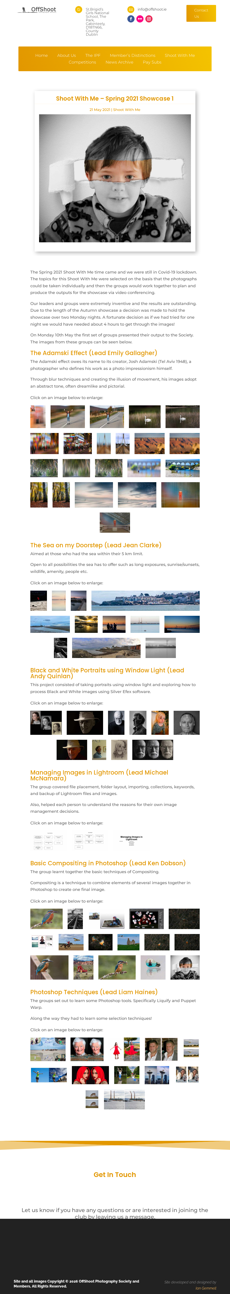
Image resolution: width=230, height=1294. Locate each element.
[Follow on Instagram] (149, 18)
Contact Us (201, 13)
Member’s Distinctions (132, 56)
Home (41, 56)
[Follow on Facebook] (131, 18)
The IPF (92, 56)
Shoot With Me (180, 56)
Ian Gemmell (206, 1288)
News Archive (119, 63)
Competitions (82, 63)
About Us (66, 56)
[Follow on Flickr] (140, 18)
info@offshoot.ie (152, 9)
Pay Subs (152, 63)
